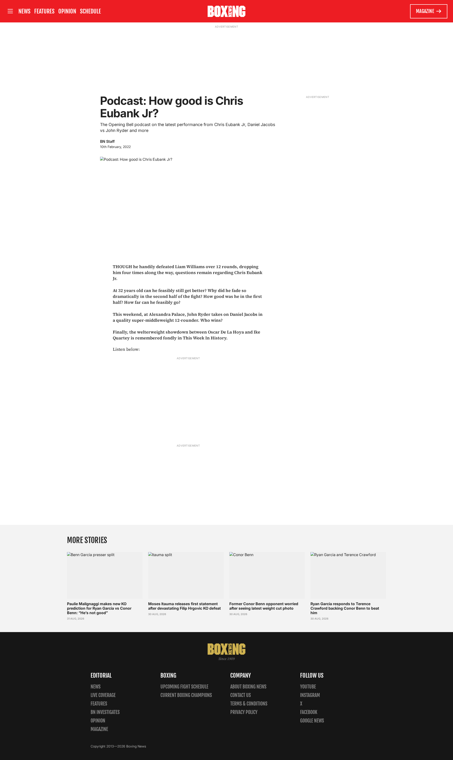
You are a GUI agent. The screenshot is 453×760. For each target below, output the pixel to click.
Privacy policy (243, 712)
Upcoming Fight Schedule (184, 687)
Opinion (67, 11)
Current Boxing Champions (186, 695)
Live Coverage (103, 695)
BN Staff (107, 141)
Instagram (310, 695)
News (24, 11)
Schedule (90, 11)
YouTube (308, 687)
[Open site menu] (10, 11)
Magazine (425, 11)
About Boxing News (248, 687)
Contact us (240, 695)
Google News (312, 721)
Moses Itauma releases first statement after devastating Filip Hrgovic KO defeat (184, 606)
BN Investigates (105, 712)
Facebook (308, 712)
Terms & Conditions (248, 704)
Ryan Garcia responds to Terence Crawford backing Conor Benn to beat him (344, 608)
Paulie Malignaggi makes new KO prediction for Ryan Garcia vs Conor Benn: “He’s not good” (99, 608)
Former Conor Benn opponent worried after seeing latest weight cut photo (263, 606)
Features (44, 11)
